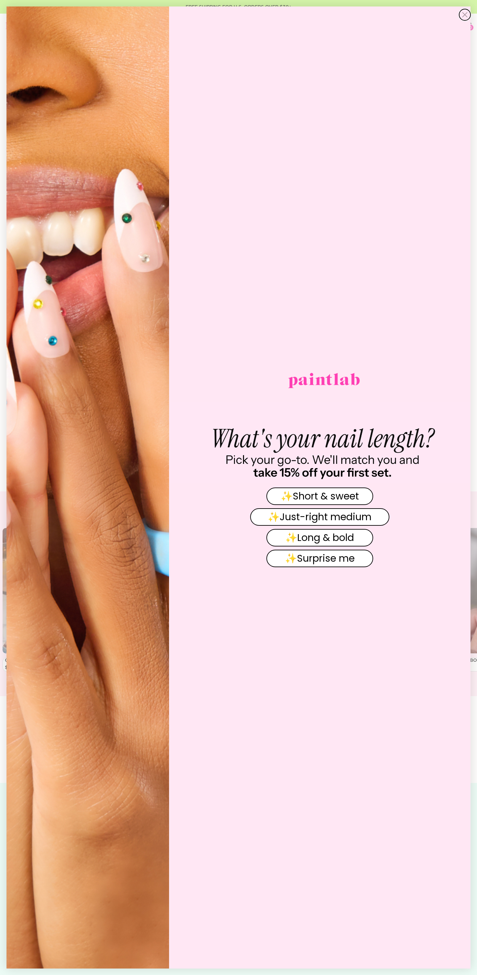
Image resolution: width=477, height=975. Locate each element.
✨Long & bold (319, 538)
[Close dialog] (465, 14)
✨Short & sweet (320, 496)
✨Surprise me (320, 558)
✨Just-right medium (320, 517)
